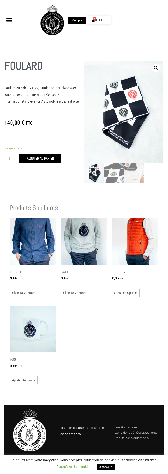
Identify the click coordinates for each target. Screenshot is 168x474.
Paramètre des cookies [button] (73, 467)
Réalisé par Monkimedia (132, 438)
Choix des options (23, 292)
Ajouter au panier (40, 158)
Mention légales (126, 427)
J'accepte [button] (105, 467)
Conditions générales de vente (136, 432)
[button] (9, 20)
